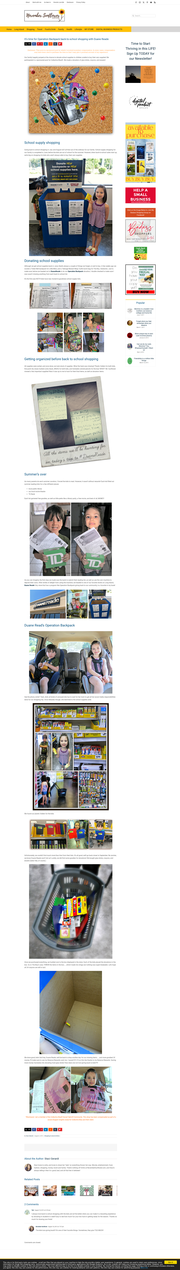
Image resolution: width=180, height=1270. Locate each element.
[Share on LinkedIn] (46, 44)
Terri (33, 1211)
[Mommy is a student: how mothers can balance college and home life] (129, 309)
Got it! (170, 1262)
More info (144, 1267)
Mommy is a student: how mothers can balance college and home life (143, 311)
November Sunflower (41, 1227)
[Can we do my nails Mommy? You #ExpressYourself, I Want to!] (129, 344)
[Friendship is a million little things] (129, 359)
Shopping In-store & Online (51, 1136)
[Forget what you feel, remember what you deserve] (129, 322)
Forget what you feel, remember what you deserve (144, 323)
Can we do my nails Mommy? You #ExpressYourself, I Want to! (144, 347)
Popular (140, 302)
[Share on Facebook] (34, 44)
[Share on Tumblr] (55, 44)
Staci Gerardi (29, 1136)
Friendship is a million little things (144, 360)
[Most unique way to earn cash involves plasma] (129, 334)
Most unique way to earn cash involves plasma (144, 335)
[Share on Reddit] (50, 44)
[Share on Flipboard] (60, 44)
